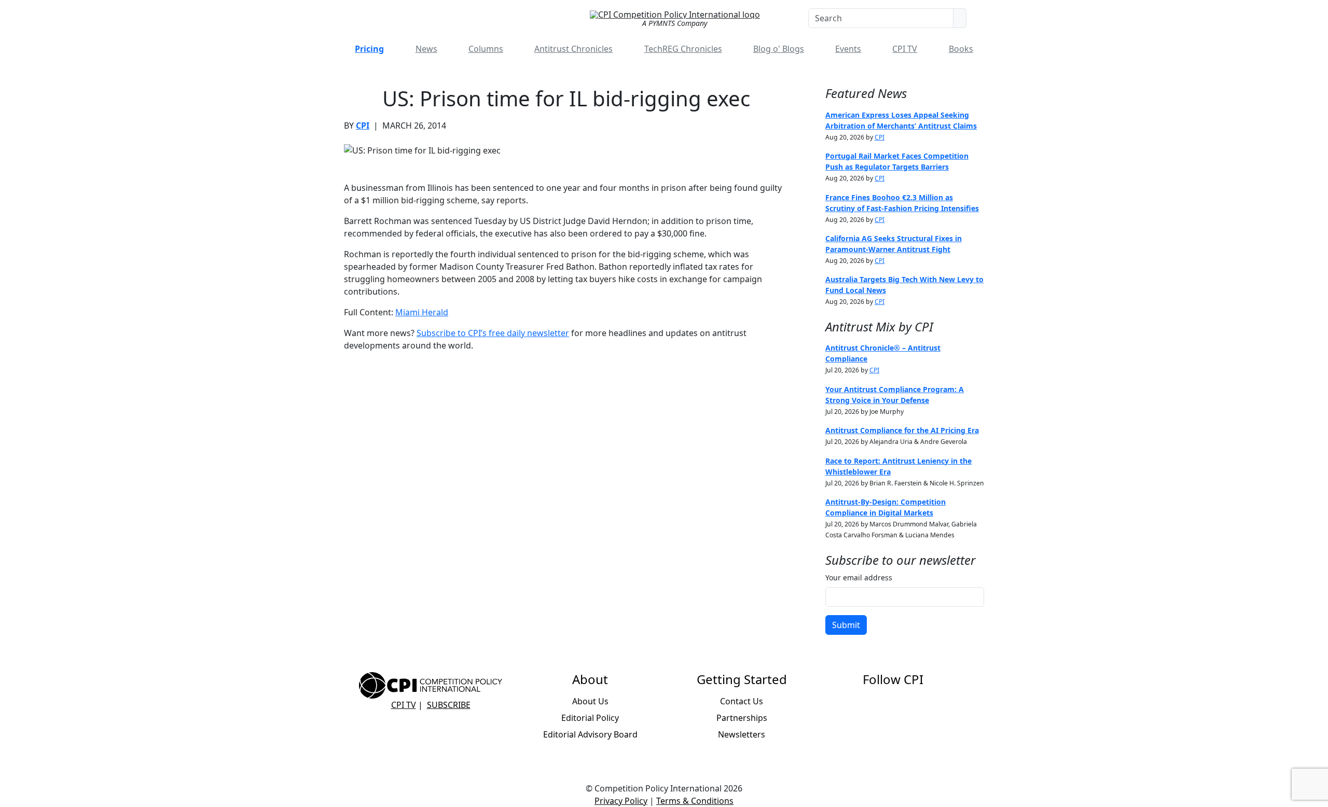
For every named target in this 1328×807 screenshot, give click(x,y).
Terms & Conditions (695, 800)
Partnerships (741, 717)
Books (961, 48)
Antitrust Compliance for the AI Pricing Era (902, 430)
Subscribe (449, 705)
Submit (846, 625)
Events (848, 48)
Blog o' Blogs (778, 48)
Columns (485, 48)
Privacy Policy (620, 800)
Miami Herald (421, 312)
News (426, 48)
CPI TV (904, 48)
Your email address (858, 577)
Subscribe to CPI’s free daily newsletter (493, 333)
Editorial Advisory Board (590, 734)
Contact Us (741, 701)
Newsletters (741, 734)
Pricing (369, 48)
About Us (590, 701)
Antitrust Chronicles (573, 48)
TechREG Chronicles (683, 48)
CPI (362, 125)
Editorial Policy (590, 717)
